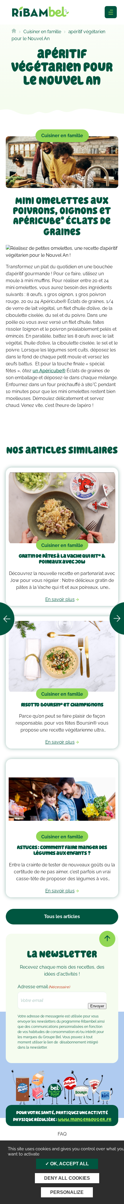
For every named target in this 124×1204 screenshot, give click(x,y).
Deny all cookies (67, 1178)
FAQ (62, 1134)
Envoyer (97, 1006)
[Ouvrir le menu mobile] (111, 12)
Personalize (67, 1192)
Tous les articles (62, 916)
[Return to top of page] (107, 939)
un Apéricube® (49, 370)
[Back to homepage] (14, 31)
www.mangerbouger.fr (84, 1119)
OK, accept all (69, 1163)
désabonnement (73, 1042)
